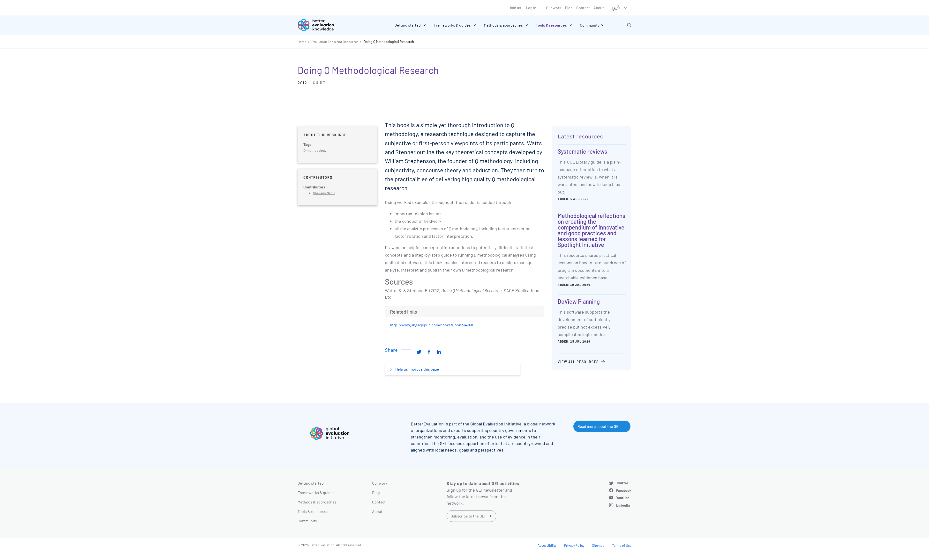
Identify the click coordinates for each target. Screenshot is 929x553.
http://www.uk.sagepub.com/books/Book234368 (431, 325)
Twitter (622, 483)
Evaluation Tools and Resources (335, 42)
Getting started (311, 483)
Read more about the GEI (598, 426)
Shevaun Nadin (324, 193)
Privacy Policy (574, 545)
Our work (553, 7)
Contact (583, 7)
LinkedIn (623, 505)
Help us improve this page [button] (417, 369)
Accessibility (547, 545)
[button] (629, 25)
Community (307, 520)
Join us (515, 7)
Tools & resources (313, 511)
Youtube (622, 498)
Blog (569, 7)
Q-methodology (314, 150)
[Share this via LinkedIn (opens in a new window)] (439, 351)
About (598, 7)
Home (302, 42)
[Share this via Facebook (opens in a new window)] (429, 351)
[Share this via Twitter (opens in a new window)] (419, 351)
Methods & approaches (317, 502)
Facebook (623, 490)
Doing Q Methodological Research (389, 42)
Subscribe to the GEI (468, 516)
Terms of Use (621, 545)
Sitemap (598, 545)
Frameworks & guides (316, 492)
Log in (531, 7)
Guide (319, 82)
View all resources (578, 362)
